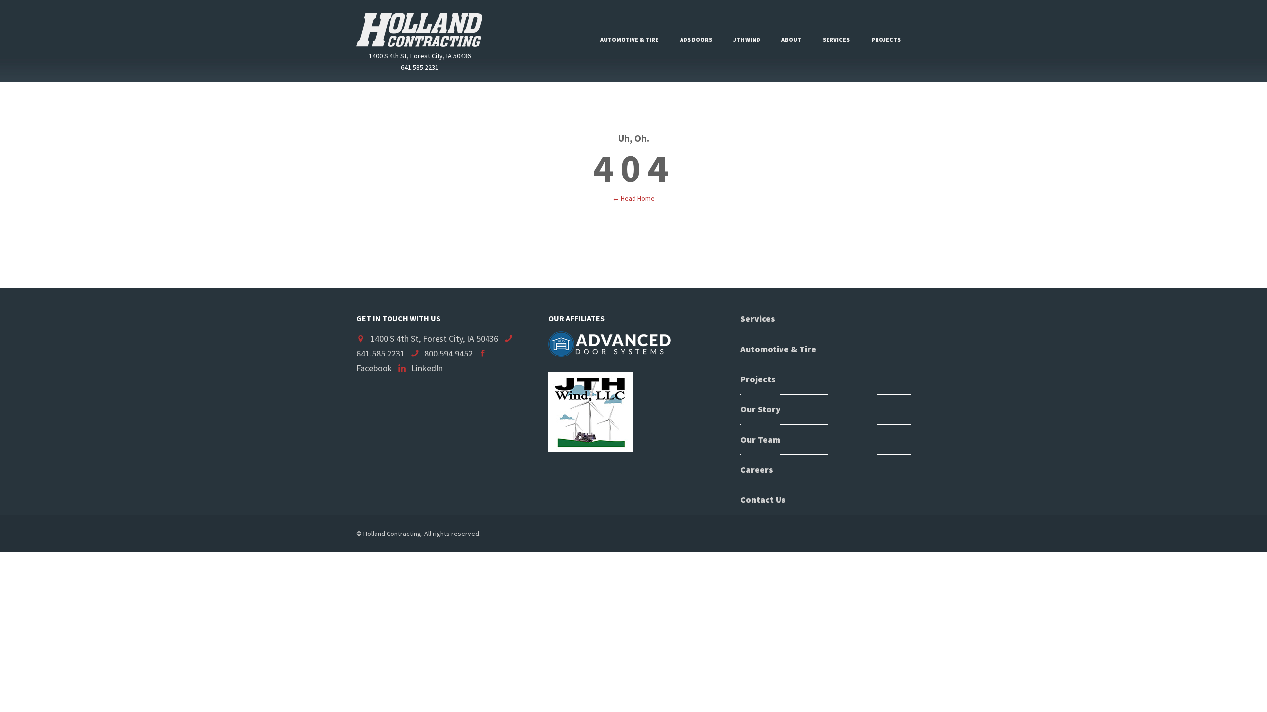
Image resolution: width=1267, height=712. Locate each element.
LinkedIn (427, 368)
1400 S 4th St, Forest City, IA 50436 (434, 338)
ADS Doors (696, 39)
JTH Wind (746, 39)
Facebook (374, 368)
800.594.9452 (448, 353)
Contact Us (763, 499)
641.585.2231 (380, 353)
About (791, 39)
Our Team (760, 439)
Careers (756, 469)
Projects (886, 39)
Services (836, 39)
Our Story (760, 409)
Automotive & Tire (629, 39)
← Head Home (633, 198)
